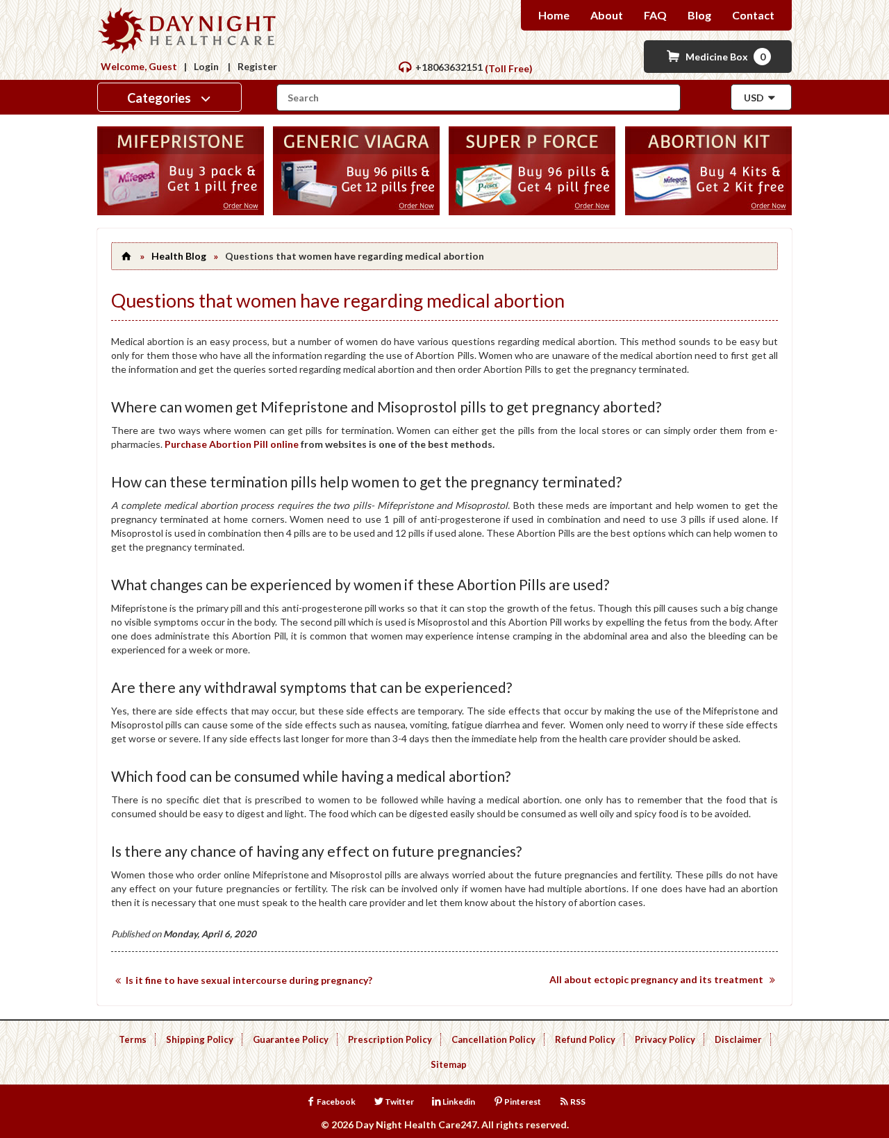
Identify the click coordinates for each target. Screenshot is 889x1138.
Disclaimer (738, 1039)
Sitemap (449, 1064)
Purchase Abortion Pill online (232, 444)
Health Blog (178, 256)
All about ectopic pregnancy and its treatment (656, 979)
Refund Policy (585, 1039)
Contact (753, 15)
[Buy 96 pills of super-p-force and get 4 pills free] (532, 211)
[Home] (126, 256)
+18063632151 (449, 67)
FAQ (655, 15)
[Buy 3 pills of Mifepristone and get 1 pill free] (180, 211)
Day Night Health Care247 (416, 1124)
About (606, 15)
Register (257, 66)
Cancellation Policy (493, 1039)
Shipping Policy (199, 1039)
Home (554, 15)
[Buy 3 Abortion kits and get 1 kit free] (708, 211)
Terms (133, 1039)
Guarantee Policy (291, 1039)
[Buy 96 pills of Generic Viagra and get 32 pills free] (356, 211)
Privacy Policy (665, 1039)
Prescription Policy (390, 1039)
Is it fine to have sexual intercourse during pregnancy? (249, 980)
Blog (699, 15)
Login (206, 66)
